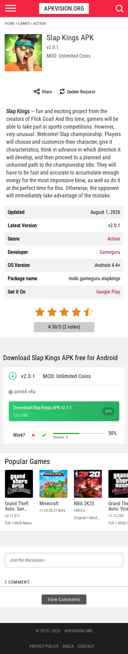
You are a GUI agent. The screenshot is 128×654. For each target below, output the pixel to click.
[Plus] (44, 435)
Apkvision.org (64, 8)
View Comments (64, 599)
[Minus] (33, 435)
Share (46, 92)
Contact (86, 646)
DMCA (68, 646)
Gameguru (110, 252)
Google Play (108, 292)
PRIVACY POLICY (44, 646)
